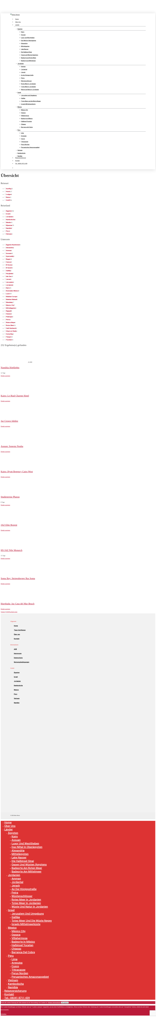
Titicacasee (18, 969)
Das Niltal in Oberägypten (27, 847)
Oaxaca (16, 934)
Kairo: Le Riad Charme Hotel (15, 395)
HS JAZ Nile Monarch (11, 550)
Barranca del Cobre (23, 952)
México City (19, 931)
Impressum (17, 653)
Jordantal (17, 882)
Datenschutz (18, 658)
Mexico (16, 690)
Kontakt (16, 639)
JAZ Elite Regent (9, 525)
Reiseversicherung (15, 990)
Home (16, 626)
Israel (16, 677)
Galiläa (16, 917)
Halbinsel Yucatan (22, 945)
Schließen (3, 1014)
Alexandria (18, 850)
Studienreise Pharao (10, 497)
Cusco (15, 966)
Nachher (11, 612)
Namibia (16, 703)
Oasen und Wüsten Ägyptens (29, 864)
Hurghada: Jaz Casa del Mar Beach (17, 603)
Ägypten (17, 672)
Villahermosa (19, 938)
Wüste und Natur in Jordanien (30, 906)
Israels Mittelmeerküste (26, 924)
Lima (14, 959)
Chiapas (16, 948)
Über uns (17, 634)
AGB (15, 649)
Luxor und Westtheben (25, 843)
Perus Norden (20, 973)
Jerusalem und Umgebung (28, 913)
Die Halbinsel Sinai (23, 861)
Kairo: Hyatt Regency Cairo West (17, 471)
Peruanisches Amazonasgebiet (30, 976)
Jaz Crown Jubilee (9, 421)
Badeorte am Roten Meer (27, 868)
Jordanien (17, 681)
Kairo (15, 836)
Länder (8, 829)
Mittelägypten (20, 854)
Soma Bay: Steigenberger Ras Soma (18, 578)
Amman (16, 878)
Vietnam (17, 698)
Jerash (16, 885)
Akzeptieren (65, 1002)
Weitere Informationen (54, 1002)
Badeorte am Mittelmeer (26, 871)
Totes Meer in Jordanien (26, 903)
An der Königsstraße (24, 889)
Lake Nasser (19, 857)
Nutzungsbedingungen (21, 662)
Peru (15, 694)
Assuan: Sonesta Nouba (12, 446)
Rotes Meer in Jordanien (26, 899)
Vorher (3, 612)
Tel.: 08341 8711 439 (17, 997)
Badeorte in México (23, 941)
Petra (15, 892)
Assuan (16, 840)
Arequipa (17, 962)
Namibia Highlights (10, 367)
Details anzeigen (5, 376)
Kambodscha (18, 685)
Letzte (15, 612)
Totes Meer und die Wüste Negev (32, 920)
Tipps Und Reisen (20, 630)
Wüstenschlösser (22, 896)
